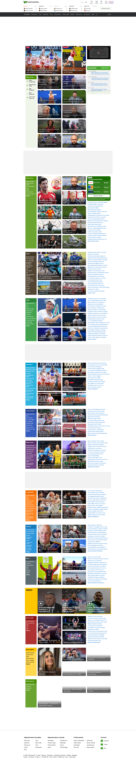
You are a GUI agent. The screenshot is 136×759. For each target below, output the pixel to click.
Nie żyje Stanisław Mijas (93, 455)
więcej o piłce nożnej (93, 241)
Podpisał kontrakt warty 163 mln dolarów (74, 535)
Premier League (52, 742)
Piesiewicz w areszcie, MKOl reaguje (72, 82)
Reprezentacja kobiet (29, 394)
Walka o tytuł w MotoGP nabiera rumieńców (74, 567)
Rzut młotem (29, 417)
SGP (27, 269)
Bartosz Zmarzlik (91, 742)
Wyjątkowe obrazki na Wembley (73, 642)
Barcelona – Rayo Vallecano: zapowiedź (72, 690)
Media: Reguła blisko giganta (48, 217)
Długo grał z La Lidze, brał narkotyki (96, 658)
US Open (28, 314)
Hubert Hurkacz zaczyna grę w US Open (98, 690)
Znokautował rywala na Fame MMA (96, 635)
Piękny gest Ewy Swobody (94, 416)
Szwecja (28, 282)
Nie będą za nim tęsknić (93, 289)
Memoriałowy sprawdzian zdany (49, 404)
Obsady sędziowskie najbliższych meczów (98, 265)
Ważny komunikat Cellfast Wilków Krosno (97, 258)
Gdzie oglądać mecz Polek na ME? (96, 383)
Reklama (69, 755)
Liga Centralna (29, 451)
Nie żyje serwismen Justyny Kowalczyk (97, 532)
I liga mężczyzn (30, 378)
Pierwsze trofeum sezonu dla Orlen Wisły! (48, 466)
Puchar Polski (29, 192)
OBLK (27, 499)
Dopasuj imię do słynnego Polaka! (95, 431)
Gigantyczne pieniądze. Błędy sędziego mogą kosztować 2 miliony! (72, 262)
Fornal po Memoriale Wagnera (95, 366)
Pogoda (25, 757)
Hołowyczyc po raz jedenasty (46, 582)
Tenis (40, 14)
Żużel (51, 14)
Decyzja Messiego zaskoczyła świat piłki (74, 101)
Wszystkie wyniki (105, 8)
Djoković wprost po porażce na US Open (97, 317)
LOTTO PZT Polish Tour (32, 97)
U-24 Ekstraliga (30, 260)
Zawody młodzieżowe (29, 278)
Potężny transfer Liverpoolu (94, 237)
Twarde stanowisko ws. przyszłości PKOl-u (75, 86)
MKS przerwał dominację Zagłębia (71, 466)
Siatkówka (45, 14)
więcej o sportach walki (94, 642)
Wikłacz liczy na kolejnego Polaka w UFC (71, 627)
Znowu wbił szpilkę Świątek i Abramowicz (97, 326)
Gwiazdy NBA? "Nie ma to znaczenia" (96, 503)
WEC (27, 567)
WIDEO (72, 14)
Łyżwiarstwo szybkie (29, 543)
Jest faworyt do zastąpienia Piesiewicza (49, 87)
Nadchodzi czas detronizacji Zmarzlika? (97, 267)
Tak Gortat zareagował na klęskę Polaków (98, 509)
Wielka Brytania (30, 281)
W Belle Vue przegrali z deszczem (96, 274)
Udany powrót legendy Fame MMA (96, 636)
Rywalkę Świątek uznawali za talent (96, 319)
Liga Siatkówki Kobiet (29, 376)
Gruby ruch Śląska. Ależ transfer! (95, 511)
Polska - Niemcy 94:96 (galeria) (95, 490)
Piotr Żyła (76, 747)
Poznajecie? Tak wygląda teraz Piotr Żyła (97, 527)
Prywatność (50, 755)
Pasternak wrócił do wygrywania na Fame (97, 631)
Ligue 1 (49, 747)
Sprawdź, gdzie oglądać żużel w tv (96, 263)
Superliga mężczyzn (31, 447)
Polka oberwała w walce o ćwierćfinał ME (72, 403)
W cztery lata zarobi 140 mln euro (96, 569)
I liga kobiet (29, 380)
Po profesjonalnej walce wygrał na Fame (97, 633)
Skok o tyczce (29, 427)
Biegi (27, 416)
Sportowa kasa (30, 658)
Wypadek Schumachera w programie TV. (97, 562)
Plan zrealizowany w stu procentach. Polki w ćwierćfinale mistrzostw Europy (42, 71)
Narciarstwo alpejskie (29, 538)
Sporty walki (66, 14)
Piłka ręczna (79, 14)
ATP (27, 305)
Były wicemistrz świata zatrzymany (70, 434)
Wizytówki (28, 688)
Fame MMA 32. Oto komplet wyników (96, 627)
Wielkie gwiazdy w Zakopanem (95, 525)
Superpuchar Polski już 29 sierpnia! (96, 465)
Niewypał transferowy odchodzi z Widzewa (98, 220)
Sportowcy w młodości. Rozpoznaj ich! (97, 463)
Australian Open (30, 309)
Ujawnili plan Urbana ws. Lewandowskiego (48, 201)
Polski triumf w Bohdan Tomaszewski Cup (98, 328)
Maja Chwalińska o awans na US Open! (73, 71)
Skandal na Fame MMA (93, 629)
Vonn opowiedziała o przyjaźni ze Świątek (97, 528)
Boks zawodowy (30, 623)
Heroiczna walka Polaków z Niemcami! (49, 516)
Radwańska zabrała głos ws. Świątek (96, 333)
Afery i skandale (30, 660)
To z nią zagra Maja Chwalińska (95, 320)
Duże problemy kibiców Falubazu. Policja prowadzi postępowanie (47, 291)
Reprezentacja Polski (32, 85)
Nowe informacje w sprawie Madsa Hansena (98, 272)
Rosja (27, 290)
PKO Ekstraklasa (30, 186)
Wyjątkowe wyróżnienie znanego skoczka (97, 543)
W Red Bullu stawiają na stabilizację (96, 577)
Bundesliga (63, 742)
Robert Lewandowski (32, 81)
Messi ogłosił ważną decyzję (72, 99)
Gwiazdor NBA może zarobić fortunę (96, 513)
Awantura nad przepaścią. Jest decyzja (73, 130)
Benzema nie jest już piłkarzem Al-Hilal (97, 226)
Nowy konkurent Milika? (46, 232)
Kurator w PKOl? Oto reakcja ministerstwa (72, 111)
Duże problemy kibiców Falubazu (95, 281)
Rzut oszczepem (30, 419)
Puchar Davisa (29, 316)
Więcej (28, 195)
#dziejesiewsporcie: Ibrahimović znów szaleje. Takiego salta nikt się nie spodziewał (99, 215)
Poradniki (28, 686)
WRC (27, 569)
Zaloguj (111, 2)
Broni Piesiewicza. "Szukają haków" (96, 429)
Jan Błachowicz (90, 745)
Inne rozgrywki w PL (31, 194)
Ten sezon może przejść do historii (96, 452)
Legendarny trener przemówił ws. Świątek (97, 311)
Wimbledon (29, 312)
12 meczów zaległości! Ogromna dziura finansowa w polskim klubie (49, 276)
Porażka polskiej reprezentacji (95, 280)
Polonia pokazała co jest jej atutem (96, 276)
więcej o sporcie (92, 435)
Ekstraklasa (50, 740)
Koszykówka (87, 14)
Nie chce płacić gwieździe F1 (94, 581)
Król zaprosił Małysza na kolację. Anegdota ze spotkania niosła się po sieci (48, 548)
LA (96, 14)
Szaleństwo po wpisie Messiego (95, 206)
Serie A (62, 745)
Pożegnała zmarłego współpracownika (70, 550)
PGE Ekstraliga (29, 258)
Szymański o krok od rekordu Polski (47, 434)
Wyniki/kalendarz (30, 181)
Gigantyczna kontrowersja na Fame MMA (97, 638)
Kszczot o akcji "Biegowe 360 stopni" (73, 420)
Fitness (26, 747)
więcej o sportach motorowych (96, 582)
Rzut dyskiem (29, 421)
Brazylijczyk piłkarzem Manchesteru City (97, 239)
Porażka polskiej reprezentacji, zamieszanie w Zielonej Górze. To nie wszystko (73, 291)
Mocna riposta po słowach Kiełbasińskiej (97, 433)
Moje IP (55, 757)
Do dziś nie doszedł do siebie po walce (97, 618)
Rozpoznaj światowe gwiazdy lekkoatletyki (98, 415)
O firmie (38, 755)
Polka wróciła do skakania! (94, 541)
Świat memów (29, 654)
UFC (27, 626)
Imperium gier (72, 757)
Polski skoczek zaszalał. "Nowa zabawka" (97, 539)
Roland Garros (29, 310)
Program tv (38, 757)
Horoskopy (31, 757)
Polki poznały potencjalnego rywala (72, 373)
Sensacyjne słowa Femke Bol (94, 424)
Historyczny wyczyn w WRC (72, 583)
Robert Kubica (29, 565)
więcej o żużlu (91, 293)
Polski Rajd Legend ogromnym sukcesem (97, 564)
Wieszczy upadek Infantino (94, 213)
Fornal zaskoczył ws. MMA (94, 377)
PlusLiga (28, 373)
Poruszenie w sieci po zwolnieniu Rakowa (74, 202)
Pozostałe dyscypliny (28, 549)
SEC (27, 272)
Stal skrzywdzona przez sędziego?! (96, 285)
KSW (27, 625)
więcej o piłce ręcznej (93, 466)
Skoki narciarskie (30, 531)
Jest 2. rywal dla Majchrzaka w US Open (97, 300)
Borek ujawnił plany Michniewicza (69, 231)
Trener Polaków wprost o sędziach (71, 516)
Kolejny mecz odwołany (93, 254)
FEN (27, 628)
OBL (27, 497)
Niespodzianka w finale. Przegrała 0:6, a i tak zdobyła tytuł (99, 322)
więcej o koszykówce (93, 516)
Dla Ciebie (27, 14)
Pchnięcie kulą (29, 423)
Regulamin (74, 755)
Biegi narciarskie (30, 533)
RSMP (27, 573)
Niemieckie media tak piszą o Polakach (72, 501)
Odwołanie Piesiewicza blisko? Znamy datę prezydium (75, 116)
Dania (27, 284)
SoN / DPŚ (29, 270)
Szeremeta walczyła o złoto (94, 640)
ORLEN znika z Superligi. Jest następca (97, 450)
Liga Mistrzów (63, 740)
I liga (27, 188)
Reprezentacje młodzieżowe (29, 397)
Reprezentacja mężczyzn (29, 391)
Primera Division (52, 745)
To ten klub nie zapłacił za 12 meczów (97, 278)
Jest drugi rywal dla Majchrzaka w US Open (73, 324)
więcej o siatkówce (93, 389)
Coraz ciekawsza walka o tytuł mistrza (97, 568)
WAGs (27, 656)
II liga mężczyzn (30, 504)
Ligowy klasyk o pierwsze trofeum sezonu (98, 459)
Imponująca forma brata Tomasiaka (96, 536)
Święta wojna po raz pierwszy (95, 448)
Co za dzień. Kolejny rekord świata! (96, 420)
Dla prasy (43, 755)
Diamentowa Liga (30, 429)
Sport (66, 757)
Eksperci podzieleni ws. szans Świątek (73, 338)
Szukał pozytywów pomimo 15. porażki (97, 252)
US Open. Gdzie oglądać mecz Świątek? (97, 337)
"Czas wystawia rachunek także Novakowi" (98, 324)
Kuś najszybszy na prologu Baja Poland (97, 571)
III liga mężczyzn (30, 506)
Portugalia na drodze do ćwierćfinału (96, 381)
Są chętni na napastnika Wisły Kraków (97, 233)
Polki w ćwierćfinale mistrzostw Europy (97, 363)
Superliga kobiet (30, 449)
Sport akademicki (31, 93)
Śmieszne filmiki (30, 662)
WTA (27, 307)
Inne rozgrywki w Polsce (30, 275)
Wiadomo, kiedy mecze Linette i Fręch (97, 315)
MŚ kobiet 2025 (30, 371)
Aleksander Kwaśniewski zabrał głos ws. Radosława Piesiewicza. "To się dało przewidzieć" (49, 81)
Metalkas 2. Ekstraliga (29, 263)
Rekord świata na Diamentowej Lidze (96, 422)
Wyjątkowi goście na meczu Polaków (96, 514)
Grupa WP (33, 755)
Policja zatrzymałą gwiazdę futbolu (48, 246)
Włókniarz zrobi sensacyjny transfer (47, 145)
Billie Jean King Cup (31, 318)
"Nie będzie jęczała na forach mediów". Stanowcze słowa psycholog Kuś (99, 426)
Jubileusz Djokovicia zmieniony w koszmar (98, 335)
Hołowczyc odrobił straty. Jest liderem (97, 566)
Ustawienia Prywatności (60, 755)
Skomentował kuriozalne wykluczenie (96, 256)
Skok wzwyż (29, 425)
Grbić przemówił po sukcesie (94, 387)
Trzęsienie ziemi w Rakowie (72, 146)
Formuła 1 (28, 563)
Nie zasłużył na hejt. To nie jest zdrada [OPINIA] (49, 130)
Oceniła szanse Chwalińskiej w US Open (97, 306)
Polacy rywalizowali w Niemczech (95, 283)
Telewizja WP (45, 757)
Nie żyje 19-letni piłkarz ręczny (95, 457)
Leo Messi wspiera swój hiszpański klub (97, 235)
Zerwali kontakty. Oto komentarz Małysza (97, 549)
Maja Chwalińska (31, 89)
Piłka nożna (34, 14)
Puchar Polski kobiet (29, 386)
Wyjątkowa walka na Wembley (95, 623)
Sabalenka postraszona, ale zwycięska (48, 101)
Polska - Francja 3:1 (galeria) (94, 376)
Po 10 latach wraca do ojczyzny (47, 673)
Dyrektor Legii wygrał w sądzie (95, 231)
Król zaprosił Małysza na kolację (95, 545)
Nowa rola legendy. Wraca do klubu (73, 451)
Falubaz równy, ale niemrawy (94, 269)
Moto (93, 14)
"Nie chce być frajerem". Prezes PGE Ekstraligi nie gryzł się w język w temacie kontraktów (99, 287)
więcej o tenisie (92, 339)
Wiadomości (61, 757)
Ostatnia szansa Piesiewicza (94, 427)
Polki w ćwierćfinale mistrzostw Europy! (46, 388)
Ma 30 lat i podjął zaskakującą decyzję (97, 228)
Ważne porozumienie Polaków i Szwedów (97, 259)
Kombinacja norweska (29, 546)
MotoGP (28, 571)
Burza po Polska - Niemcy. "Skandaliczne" (97, 498)
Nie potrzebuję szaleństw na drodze (96, 575)
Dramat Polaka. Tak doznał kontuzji (96, 501)
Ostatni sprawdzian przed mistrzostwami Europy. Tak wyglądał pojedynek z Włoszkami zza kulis (99, 374)
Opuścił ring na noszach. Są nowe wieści (49, 641)
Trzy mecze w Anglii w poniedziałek (96, 291)
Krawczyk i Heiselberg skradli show (96, 261)
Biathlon (28, 535)
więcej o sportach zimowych (95, 551)
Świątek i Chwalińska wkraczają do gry (97, 331)
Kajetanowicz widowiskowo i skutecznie (97, 573)
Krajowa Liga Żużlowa (29, 266)
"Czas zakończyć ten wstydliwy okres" (49, 115)
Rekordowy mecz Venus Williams (46, 338)
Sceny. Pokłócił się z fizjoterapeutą (96, 307)
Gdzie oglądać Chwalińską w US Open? (97, 330)
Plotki (50, 757)
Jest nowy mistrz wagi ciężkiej (95, 625)
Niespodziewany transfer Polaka (95, 461)
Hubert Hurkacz (30, 324)
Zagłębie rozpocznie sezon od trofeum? (97, 446)
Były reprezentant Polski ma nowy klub (97, 217)
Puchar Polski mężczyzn (29, 382)
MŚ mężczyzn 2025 (31, 369)
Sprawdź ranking (98, 195)
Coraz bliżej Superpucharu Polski (95, 454)
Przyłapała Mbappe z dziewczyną (95, 204)
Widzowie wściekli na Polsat (94, 418)
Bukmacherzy (57, 14)
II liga (27, 190)
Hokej (27, 540)
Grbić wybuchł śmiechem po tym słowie (74, 388)
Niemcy (28, 286)
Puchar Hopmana (30, 320)
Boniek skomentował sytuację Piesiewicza (98, 538)
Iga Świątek (29, 322)
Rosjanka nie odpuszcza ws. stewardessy (97, 313)
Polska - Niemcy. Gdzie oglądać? (95, 505)
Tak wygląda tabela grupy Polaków (96, 496)
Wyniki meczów (105, 68)
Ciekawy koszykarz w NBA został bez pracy (98, 507)
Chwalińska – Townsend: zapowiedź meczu (48, 705)
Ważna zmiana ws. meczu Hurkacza (49, 323)
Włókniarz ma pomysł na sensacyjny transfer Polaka (72, 277)
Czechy (28, 288)
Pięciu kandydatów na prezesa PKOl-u (96, 547)
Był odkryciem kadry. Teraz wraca (95, 385)
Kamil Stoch (90, 740)
